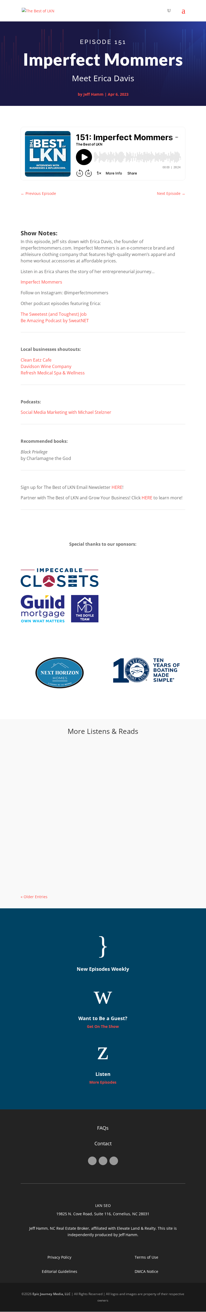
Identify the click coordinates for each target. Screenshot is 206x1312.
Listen (103, 1074)
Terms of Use (146, 1257)
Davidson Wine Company (46, 366)
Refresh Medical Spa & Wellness (53, 373)
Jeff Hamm (93, 94)
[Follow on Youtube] (113, 1161)
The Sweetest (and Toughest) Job (54, 314)
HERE (117, 487)
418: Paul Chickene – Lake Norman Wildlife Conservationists (93, 863)
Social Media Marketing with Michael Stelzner (66, 412)
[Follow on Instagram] (103, 1161)
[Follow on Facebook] (92, 1161)
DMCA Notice (146, 1271)
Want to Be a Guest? (102, 1018)
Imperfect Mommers (41, 282)
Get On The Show (103, 1026)
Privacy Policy (59, 1257)
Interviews (62, 771)
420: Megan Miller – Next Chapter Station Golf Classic (86, 762)
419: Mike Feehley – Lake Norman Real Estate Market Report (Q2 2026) (98, 813)
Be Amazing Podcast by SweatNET (55, 321)
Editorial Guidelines (59, 1271)
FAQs (103, 1128)
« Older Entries (34, 896)
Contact (103, 1143)
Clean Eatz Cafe (36, 360)
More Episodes (102, 1082)
